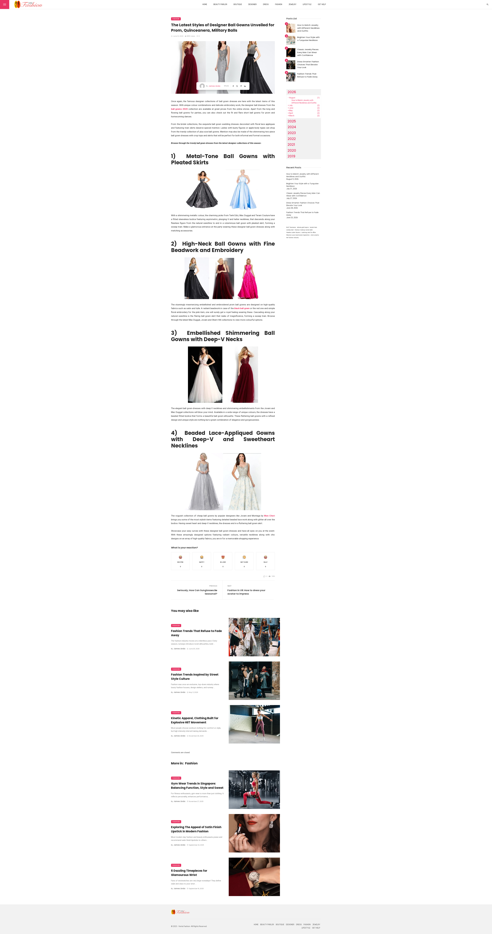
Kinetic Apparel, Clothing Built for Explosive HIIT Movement (194, 720)
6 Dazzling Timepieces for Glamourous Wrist (189, 873)
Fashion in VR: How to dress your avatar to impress (246, 592)
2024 (292, 126)
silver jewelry (315, 235)
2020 (292, 150)
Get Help (322, 4)
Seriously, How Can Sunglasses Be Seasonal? (197, 592)
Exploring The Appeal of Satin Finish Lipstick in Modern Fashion (196, 829)
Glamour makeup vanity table (304, 230)
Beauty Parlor (220, 4)
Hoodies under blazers (293, 232)
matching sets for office (308, 232)
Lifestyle (307, 4)
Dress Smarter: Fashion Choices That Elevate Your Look (308, 64)
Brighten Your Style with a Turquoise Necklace (308, 39)
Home (204, 4)
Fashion (278, 4)
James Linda (214, 86)
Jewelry (292, 4)
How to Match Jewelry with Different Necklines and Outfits (308, 28)
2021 (291, 144)
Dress (266, 4)
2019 (291, 156)
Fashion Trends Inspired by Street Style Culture (194, 677)
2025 (292, 121)
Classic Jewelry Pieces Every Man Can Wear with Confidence (308, 52)
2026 (292, 91)
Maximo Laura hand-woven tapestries (298, 235)
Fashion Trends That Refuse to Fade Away (196, 633)
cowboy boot (290, 230)
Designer (252, 4)
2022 (292, 138)
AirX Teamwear (291, 227)
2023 (292, 132)
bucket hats (313, 227)
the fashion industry (292, 237)
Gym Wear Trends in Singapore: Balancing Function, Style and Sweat (197, 786)
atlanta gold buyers (303, 227)
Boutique (238, 4)
